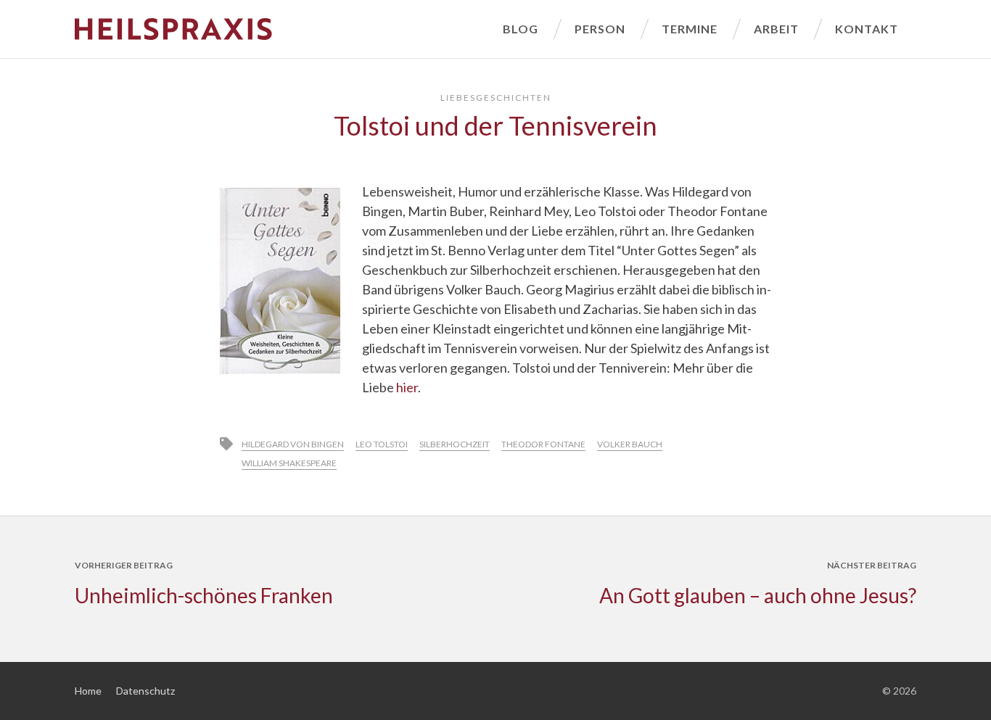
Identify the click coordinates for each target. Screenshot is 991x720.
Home (88, 690)
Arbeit (776, 29)
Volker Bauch (629, 444)
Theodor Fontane (543, 444)
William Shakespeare (289, 463)
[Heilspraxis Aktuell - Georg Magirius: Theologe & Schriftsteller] (280, 29)
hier (407, 387)
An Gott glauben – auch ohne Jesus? (757, 595)
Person (600, 29)
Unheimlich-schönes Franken (204, 595)
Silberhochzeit (454, 444)
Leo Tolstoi (381, 444)
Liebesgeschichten (495, 97)
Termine (689, 29)
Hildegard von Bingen (293, 444)
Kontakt (866, 29)
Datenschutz (145, 690)
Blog (520, 29)
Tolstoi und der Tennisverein (495, 125)
